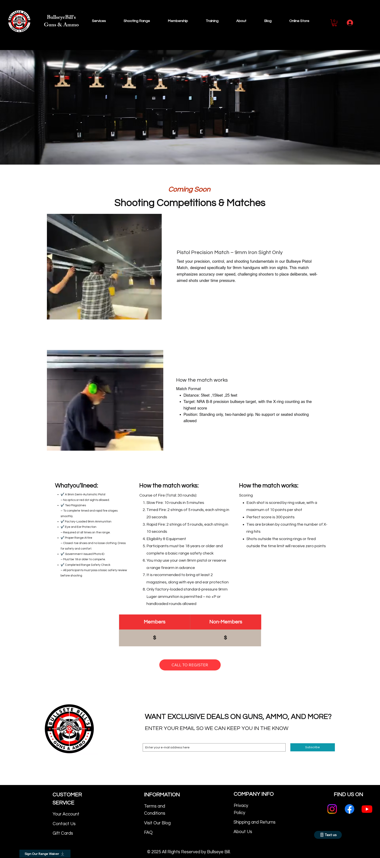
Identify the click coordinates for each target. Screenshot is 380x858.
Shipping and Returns (255, 822)
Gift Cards (63, 833)
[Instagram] (332, 809)
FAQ (148, 832)
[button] (334, 22)
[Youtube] (367, 809)
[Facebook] (349, 809)
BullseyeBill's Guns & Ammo (61, 21)
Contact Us (64, 824)
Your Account (66, 814)
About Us (243, 832)
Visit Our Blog (157, 823)
